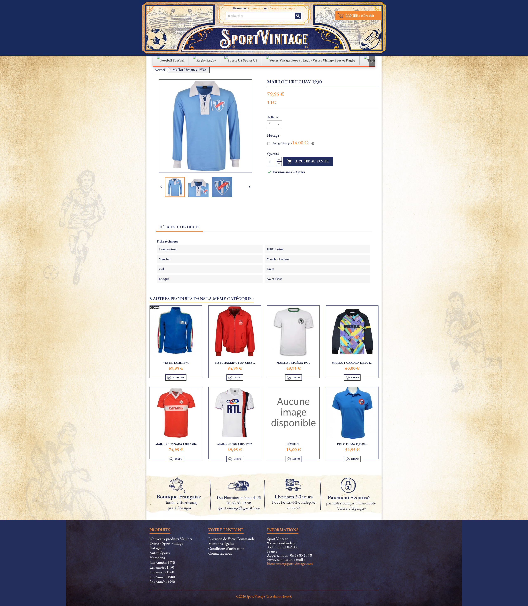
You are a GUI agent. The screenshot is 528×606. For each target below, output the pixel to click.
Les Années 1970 (162, 562)
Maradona (157, 557)
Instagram (157, 548)
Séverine (293, 444)
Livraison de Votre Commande (231, 538)
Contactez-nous (220, 553)
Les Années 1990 (162, 581)
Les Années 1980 (162, 577)
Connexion (255, 8)
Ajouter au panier (308, 161)
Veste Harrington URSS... (234, 363)
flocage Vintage (290, 143)
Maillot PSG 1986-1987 (234, 444)
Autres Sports (160, 552)
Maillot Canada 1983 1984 (176, 444)
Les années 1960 (162, 572)
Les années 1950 (162, 567)
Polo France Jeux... (352, 444)
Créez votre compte (281, 8)
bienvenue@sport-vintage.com (290, 563)
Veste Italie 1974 (176, 363)
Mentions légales (221, 543)
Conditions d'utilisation (226, 548)
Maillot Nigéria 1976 (293, 363)
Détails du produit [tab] (179, 227)
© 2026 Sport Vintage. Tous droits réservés (264, 596)
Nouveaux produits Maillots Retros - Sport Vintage (171, 541)
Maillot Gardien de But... (352, 363)
